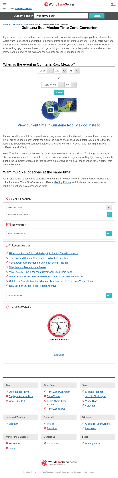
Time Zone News (56, 408)
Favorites (52, 428)
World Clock (91, 401)
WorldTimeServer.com (59, 4)
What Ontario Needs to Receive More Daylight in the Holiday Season (46, 276)
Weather (13, 423)
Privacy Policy (92, 443)
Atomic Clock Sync (95, 396)
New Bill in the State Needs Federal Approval (33, 285)
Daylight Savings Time (21, 396)
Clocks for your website (97, 423)
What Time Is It (17, 401)
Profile (50, 423)
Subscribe (14, 443)
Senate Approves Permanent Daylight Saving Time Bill (38, 262)
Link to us (90, 428)
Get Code (59, 354)
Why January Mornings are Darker (27, 267)
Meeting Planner (62, 182)
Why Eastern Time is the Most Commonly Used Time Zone (40, 272)
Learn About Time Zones (56, 403)
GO (108, 233)
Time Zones (53, 396)
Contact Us (53, 443)
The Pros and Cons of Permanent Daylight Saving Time (39, 258)
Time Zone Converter (19, 24)
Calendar (90, 405)
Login (12, 448)
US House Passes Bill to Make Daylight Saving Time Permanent (43, 253)
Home (5, 24)
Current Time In (23, 15)
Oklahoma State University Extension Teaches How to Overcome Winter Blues (51, 281)
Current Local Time (19, 391)
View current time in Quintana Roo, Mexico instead (59, 125)
